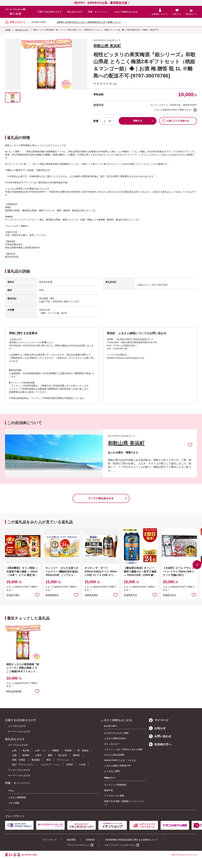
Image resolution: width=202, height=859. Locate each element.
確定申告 (108, 790)
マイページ (161, 720)
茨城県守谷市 (169, 595)
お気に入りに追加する (178, 120)
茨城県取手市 (130, 595)
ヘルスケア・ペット (50, 764)
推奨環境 (71, 839)
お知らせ (160, 728)
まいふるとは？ (112, 744)
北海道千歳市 (13, 595)
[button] (197, 564)
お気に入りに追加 (190, 444)
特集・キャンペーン (98, 11)
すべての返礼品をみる (101, 498)
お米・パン (40, 750)
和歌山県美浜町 (14, 691)
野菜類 (68, 750)
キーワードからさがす (19, 731)
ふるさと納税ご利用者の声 (117, 765)
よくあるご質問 (112, 771)
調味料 (76, 755)
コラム (11, 790)
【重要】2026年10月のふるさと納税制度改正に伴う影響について (88, 22)
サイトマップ (49, 839)
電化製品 (35, 760)
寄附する (137, 120)
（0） (115, 83)
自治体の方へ (162, 744)
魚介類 (26, 750)
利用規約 (90, 839)
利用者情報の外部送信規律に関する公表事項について (131, 839)
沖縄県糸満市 (91, 595)
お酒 (14, 755)
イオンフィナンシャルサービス (119, 845)
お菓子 (38, 755)
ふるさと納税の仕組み (115, 738)
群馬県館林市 (52, 595)
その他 (82, 764)
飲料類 (26, 755)
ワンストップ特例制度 (115, 784)
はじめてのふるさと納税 (116, 733)
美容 (48, 760)
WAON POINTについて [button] (195, 110)
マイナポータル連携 (114, 795)
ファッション (63, 760)
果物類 (55, 750)
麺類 (50, 755)
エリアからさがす (17, 726)
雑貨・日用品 (18, 760)
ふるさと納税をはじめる (125, 11)
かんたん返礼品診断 (114, 754)
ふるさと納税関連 (17, 797)
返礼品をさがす (75, 11)
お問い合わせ (162, 736)
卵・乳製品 (83, 750)
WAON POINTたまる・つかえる (120, 760)
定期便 (69, 764)
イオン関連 (13, 803)
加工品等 (62, 755)
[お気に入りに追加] (190, 444)
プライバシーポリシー (78, 845)
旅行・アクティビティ (23, 764)
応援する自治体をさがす (50, 11)
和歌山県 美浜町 (107, 46)
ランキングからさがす (19, 770)
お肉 (14, 750)
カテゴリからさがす (18, 745)
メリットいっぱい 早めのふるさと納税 (123, 749)
